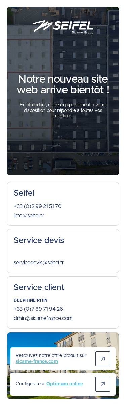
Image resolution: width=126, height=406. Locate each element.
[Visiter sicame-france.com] (102, 358)
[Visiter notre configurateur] (102, 384)
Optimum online (64, 384)
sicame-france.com (37, 361)
